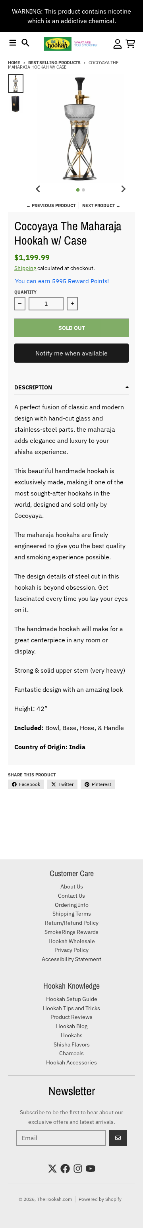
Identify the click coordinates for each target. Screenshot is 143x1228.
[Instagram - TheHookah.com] (78, 1168)
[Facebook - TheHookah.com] (65, 1168)
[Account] (117, 44)
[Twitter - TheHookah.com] (52, 1168)
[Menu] (12, 42)
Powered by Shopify (100, 1199)
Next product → (101, 205)
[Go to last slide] (38, 188)
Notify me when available (71, 353)
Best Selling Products (54, 62)
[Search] (25, 42)
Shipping (25, 268)
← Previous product (50, 205)
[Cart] (130, 44)
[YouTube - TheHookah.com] (90, 1168)
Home (14, 62)
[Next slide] (123, 188)
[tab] (78, 190)
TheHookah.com (54, 1199)
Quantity (25, 292)
